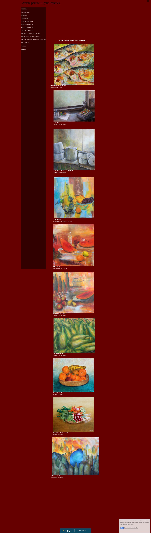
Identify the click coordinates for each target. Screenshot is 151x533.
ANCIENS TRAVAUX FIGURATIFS (30, 33)
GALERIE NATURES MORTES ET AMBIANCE (33, 40)
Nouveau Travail (25, 12)
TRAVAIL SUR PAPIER (27, 27)
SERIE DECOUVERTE (27, 24)
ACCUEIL (24, 9)
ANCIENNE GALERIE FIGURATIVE (31, 37)
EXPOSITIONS (25, 43)
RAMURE (24, 15)
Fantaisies (23, 49)
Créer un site (81, 531)
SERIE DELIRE (25, 18)
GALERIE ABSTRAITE (27, 30)
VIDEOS (23, 46)
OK (122, 527)
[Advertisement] (33, 93)
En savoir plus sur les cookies (131, 527)
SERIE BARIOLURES (27, 21)
